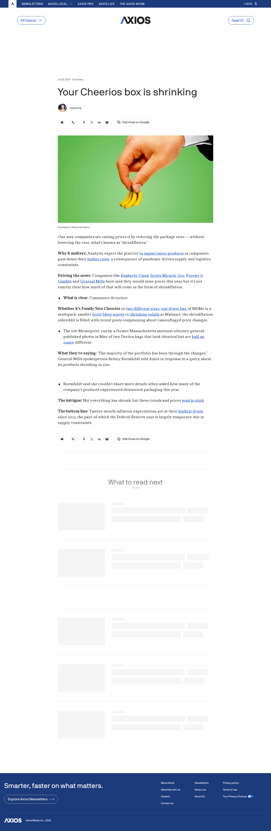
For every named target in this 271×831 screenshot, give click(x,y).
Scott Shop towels (108, 315)
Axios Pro (85, 4)
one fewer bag (174, 309)
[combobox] (60, 4)
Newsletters (32, 4)
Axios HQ (200, 796)
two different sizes (142, 309)
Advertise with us (170, 789)
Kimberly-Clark (135, 276)
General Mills (92, 281)
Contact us (167, 803)
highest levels (190, 411)
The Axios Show (132, 4)
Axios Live (107, 4)
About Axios (167, 783)
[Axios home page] (12, 4)
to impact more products (162, 253)
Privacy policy (231, 783)
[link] (62, 122)
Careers (165, 796)
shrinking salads (144, 315)
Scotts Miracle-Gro (167, 276)
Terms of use (230, 789)
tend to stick (193, 401)
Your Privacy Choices (235, 796)
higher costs (98, 259)
